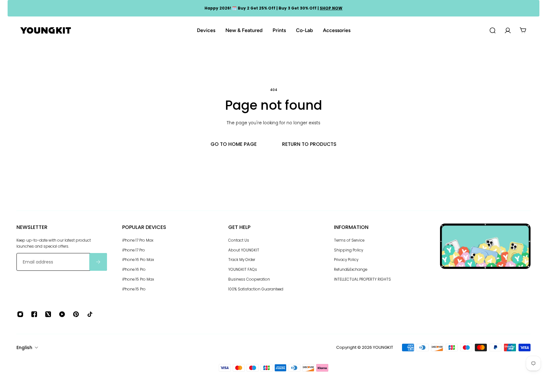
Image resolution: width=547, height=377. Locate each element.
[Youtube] (62, 314)
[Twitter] (48, 314)
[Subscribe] (98, 262)
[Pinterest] (76, 314)
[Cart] (523, 30)
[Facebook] (34, 314)
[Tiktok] (90, 314)
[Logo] (45, 30)
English (24, 347)
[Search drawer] (492, 30)
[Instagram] (20, 314)
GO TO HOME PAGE (234, 144)
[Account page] (507, 30)
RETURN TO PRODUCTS (309, 144)
